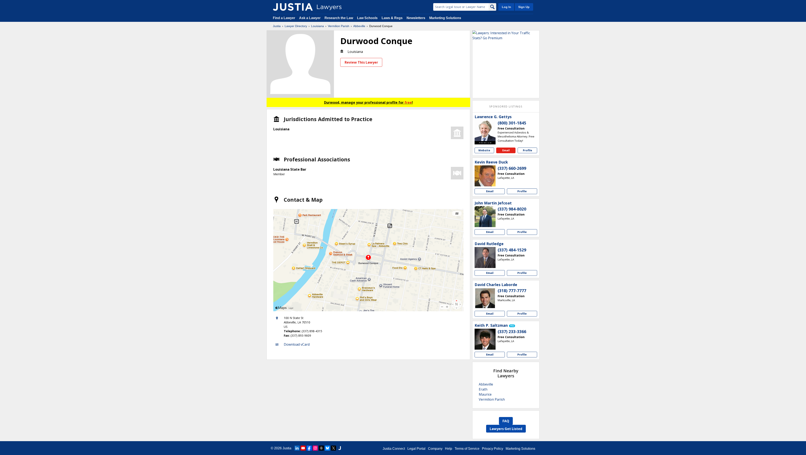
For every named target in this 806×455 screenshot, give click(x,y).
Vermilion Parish (338, 26)
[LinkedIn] (297, 448)
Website (484, 150)
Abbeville (359, 26)
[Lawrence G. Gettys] (485, 130)
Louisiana (317, 26)
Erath (483, 389)
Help (448, 448)
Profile (527, 150)
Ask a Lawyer (310, 18)
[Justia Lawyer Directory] (293, 7)
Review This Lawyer (361, 62)
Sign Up (524, 7)
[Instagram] (315, 448)
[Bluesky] (327, 448)
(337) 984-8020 (512, 209)
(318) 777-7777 (512, 290)
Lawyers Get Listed (506, 428)
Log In (506, 7)
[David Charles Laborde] (485, 298)
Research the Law (338, 18)
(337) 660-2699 (512, 168)
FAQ (505, 421)
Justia (277, 26)
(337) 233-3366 (512, 331)
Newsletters (416, 18)
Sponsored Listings (505, 106)
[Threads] (321, 448)
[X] (333, 448)
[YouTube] (303, 448)
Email (506, 150)
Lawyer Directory (296, 26)
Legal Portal (416, 448)
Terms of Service (467, 448)
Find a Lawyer (284, 18)
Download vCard (297, 344)
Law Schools (367, 18)
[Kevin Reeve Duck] (485, 175)
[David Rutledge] (485, 257)
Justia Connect (394, 448)
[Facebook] (309, 448)
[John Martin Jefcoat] (485, 216)
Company (435, 448)
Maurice (485, 394)
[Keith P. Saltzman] (485, 339)
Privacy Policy (492, 448)
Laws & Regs (392, 18)
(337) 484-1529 (512, 250)
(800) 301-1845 (512, 123)
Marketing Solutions (445, 18)
